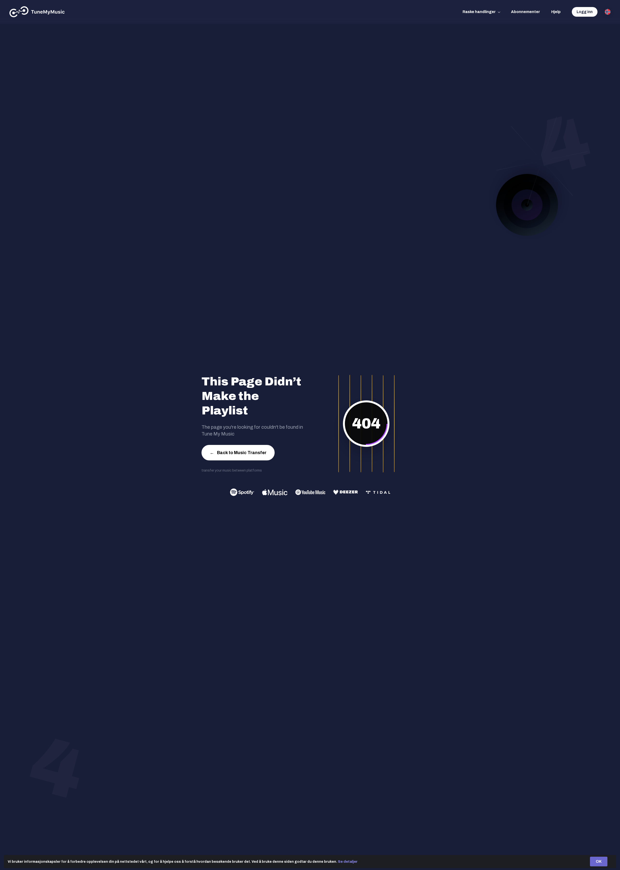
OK (599, 861)
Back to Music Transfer (238, 452)
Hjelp (556, 12)
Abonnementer (525, 12)
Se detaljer (347, 861)
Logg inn (585, 12)
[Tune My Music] (37, 11)
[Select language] (608, 12)
